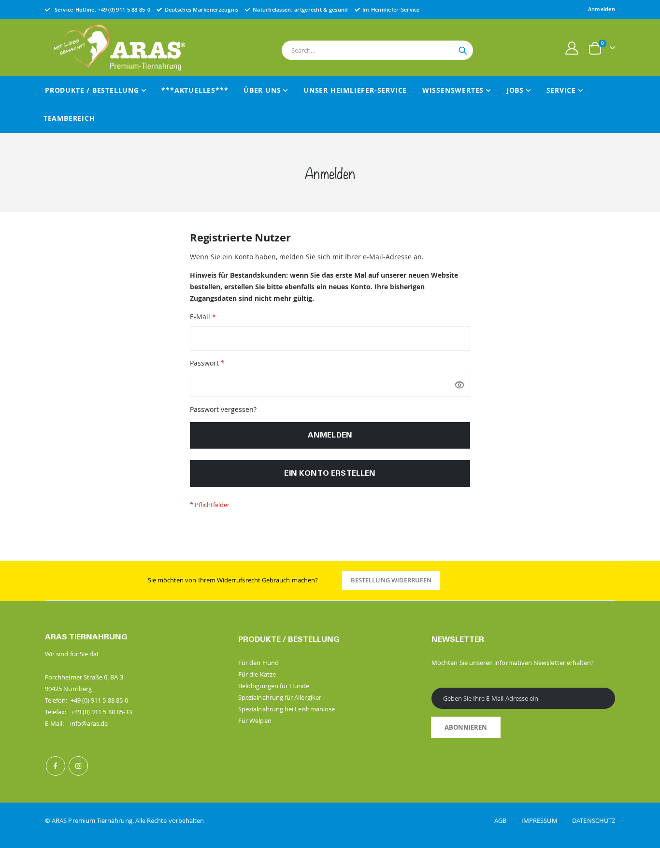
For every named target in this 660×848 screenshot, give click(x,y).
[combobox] (377, 50)
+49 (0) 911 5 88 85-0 (124, 9)
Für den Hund (258, 662)
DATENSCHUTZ (593, 820)
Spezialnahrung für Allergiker (279, 697)
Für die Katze (257, 674)
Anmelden (601, 9)
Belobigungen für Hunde (273, 685)
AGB (507, 820)
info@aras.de (89, 723)
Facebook (55, 766)
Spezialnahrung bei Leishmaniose (286, 709)
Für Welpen (255, 720)
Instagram (78, 766)
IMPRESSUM (546, 820)
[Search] (463, 51)
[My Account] (572, 48)
